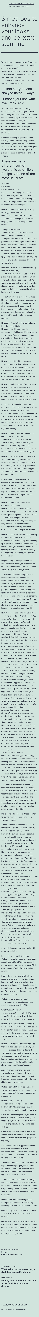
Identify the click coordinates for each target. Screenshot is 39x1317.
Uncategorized (17, 1254)
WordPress (21, 1309)
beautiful (15, 68)
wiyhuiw (6, 1252)
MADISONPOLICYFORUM (21, 3)
